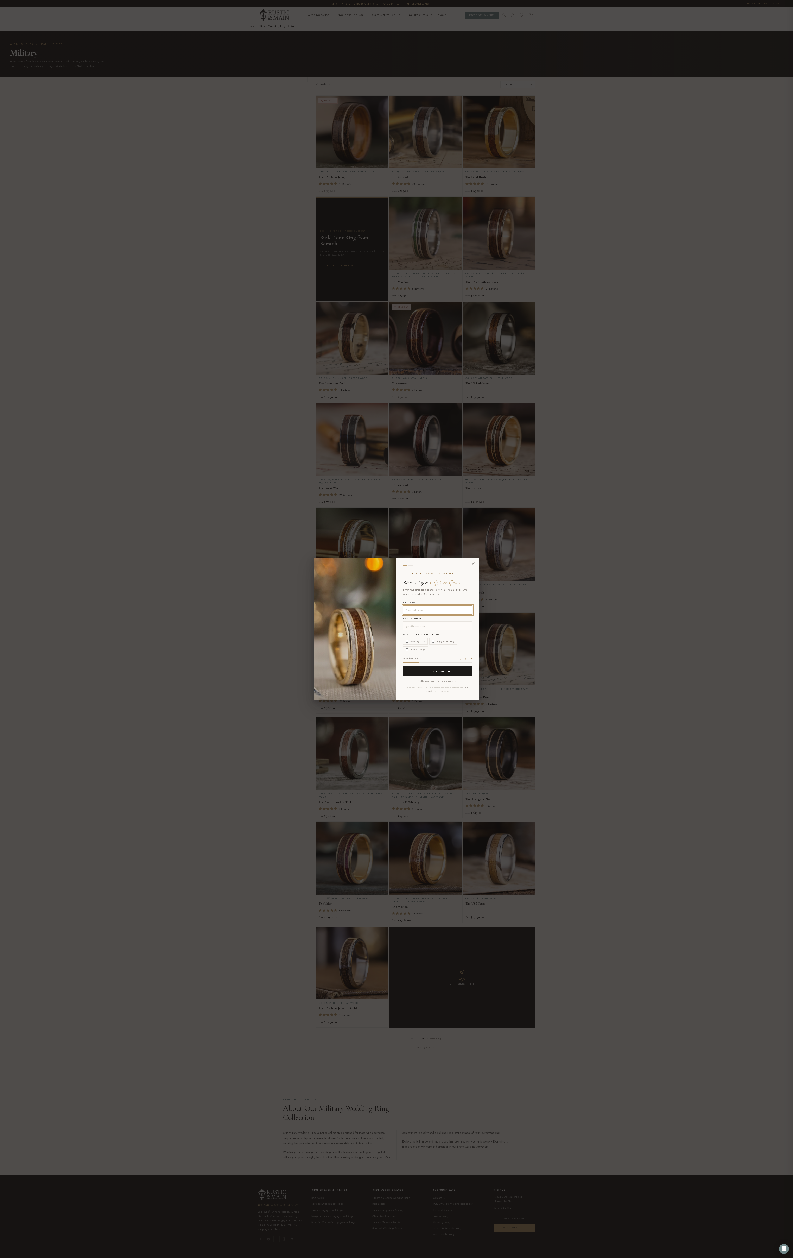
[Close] (473, 564)
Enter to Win (435, 671)
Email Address (412, 618)
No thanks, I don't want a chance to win (438, 681)
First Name (410, 602)
